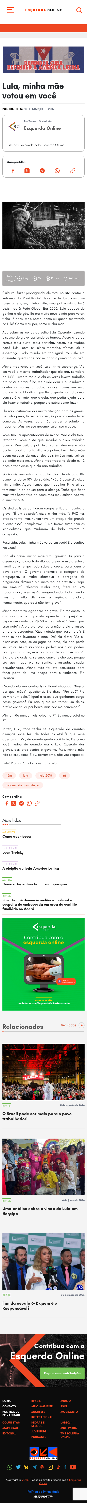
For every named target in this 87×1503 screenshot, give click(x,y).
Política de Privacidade (43, 1491)
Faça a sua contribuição (62, 1373)
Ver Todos (68, 1025)
